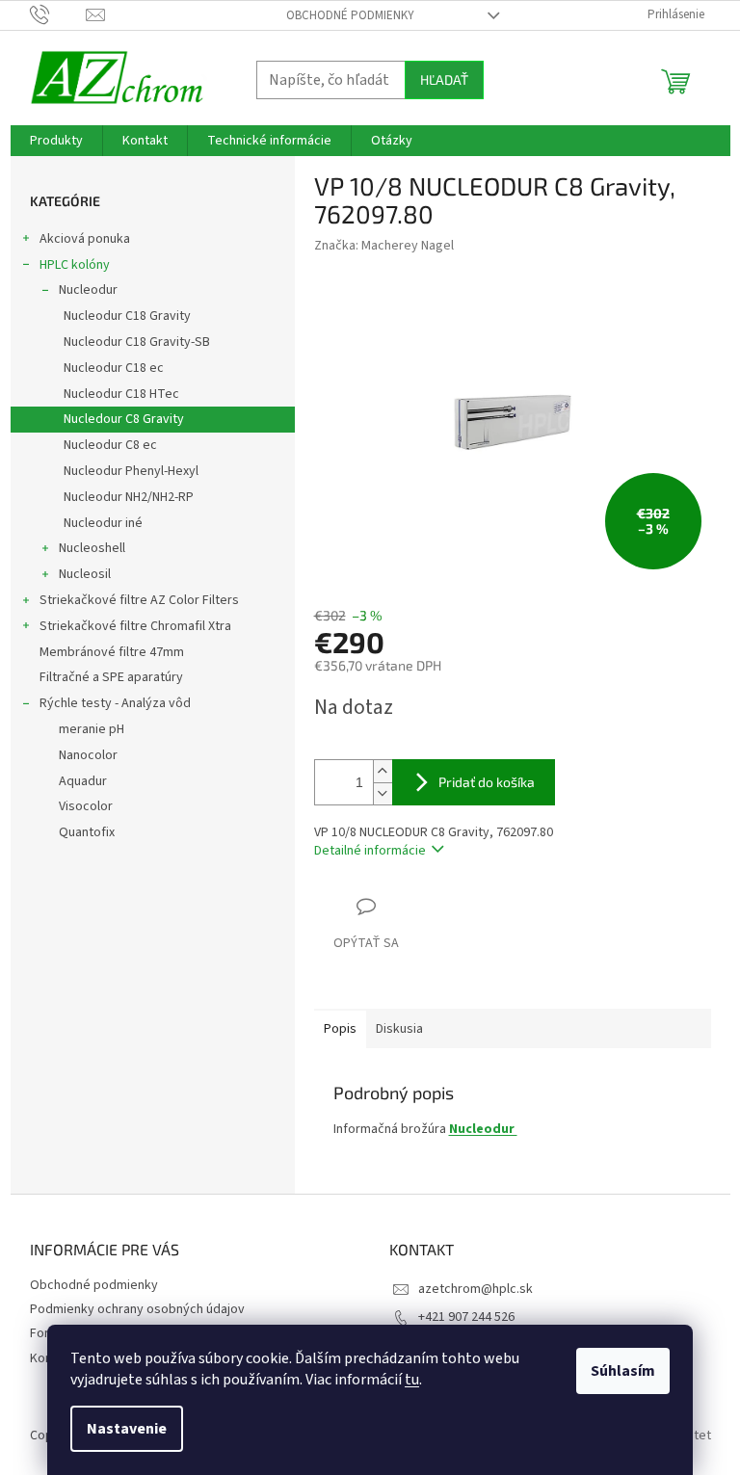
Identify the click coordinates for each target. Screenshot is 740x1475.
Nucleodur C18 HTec (121, 394)
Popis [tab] (340, 1029)
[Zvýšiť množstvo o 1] (382, 771)
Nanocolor (88, 755)
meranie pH (91, 729)
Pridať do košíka (486, 782)
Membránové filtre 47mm (112, 652)
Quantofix (87, 832)
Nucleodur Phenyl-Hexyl (131, 471)
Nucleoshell (92, 548)
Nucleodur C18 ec (114, 368)
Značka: (384, 245)
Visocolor (86, 806)
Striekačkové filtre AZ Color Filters (139, 600)
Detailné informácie (370, 850)
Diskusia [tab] (399, 1029)
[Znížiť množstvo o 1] (382, 793)
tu (412, 1379)
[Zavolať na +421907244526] (58, 14)
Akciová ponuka (85, 239)
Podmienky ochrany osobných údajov (137, 1309)
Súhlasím (623, 1371)
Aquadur (83, 781)
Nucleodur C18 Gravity (127, 316)
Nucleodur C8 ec (110, 445)
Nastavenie (127, 1428)
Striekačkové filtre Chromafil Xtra (135, 626)
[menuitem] (56, 140)
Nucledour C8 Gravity (124, 419)
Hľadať (444, 79)
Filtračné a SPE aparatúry (111, 677)
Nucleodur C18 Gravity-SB (137, 342)
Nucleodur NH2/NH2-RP (129, 497)
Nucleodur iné (103, 523)
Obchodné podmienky (350, 15)
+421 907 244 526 (466, 1317)
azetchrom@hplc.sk (475, 1289)
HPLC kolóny (75, 265)
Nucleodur (88, 290)
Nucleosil (85, 574)
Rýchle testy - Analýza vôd (115, 703)
